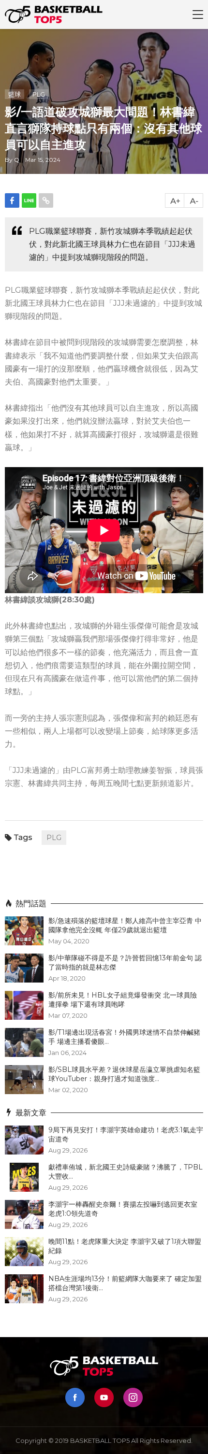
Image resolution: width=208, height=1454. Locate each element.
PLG (38, 94)
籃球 (14, 94)
